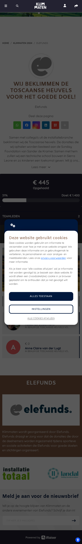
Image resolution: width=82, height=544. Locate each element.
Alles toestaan (41, 296)
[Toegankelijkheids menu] (78, 539)
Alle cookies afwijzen (41, 318)
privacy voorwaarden (53, 257)
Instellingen (41, 309)
